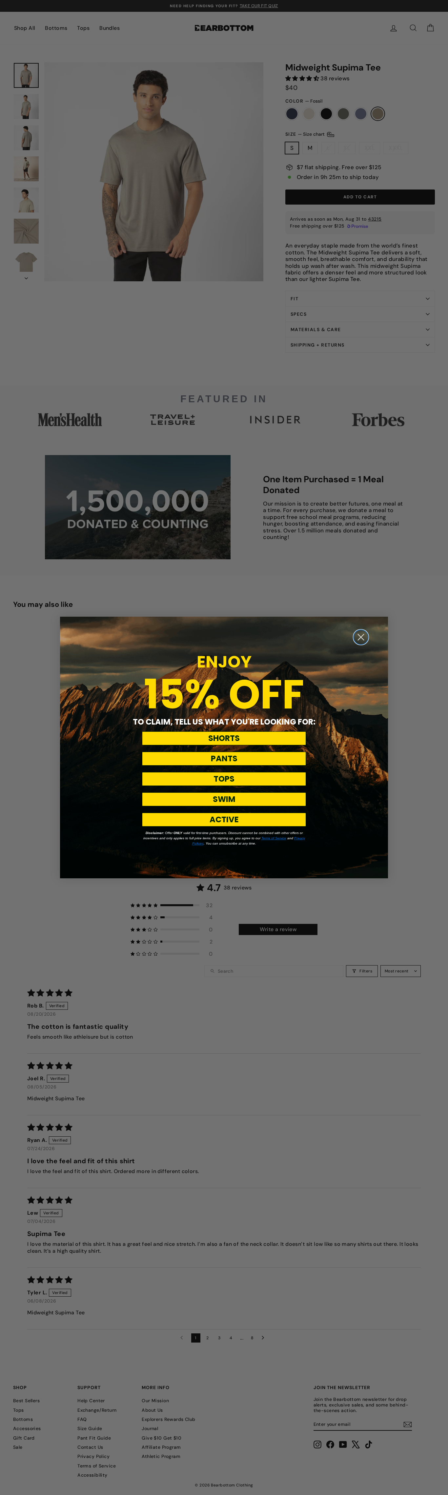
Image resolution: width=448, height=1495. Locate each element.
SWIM (224, 799)
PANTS (224, 758)
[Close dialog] (361, 637)
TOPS (224, 778)
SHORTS (224, 738)
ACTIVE (224, 819)
